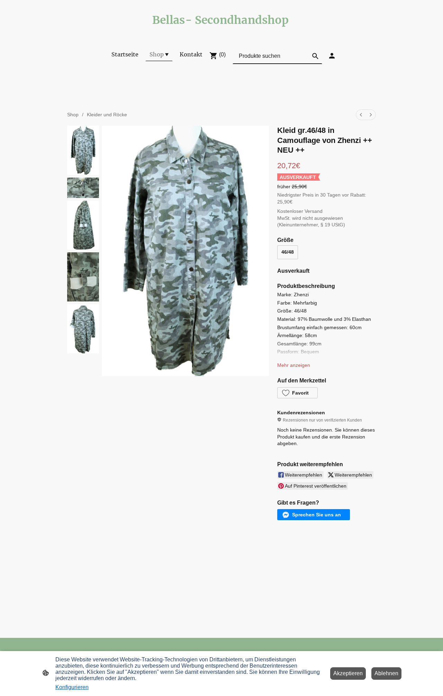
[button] (297, 392)
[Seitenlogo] (221, 33)
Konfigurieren (72, 687)
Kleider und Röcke (107, 114)
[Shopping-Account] (332, 56)
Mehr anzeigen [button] (293, 365)
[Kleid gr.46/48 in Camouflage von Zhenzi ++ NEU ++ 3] (83, 276)
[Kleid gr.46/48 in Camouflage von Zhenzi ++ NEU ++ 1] (83, 188)
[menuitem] (361, 115)
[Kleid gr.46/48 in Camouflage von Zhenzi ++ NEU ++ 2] (83, 225)
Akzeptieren (348, 673)
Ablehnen (386, 673)
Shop (73, 114)
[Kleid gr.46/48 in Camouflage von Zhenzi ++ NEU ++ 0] (83, 150)
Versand (314, 211)
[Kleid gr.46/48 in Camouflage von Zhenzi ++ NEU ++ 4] (83, 328)
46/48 (287, 252)
